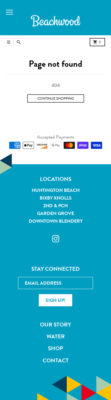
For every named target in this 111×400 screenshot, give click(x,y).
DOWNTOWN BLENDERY (56, 221)
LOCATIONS (55, 179)
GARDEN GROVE (55, 213)
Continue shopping (55, 98)
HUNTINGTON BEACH (56, 190)
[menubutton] (55, 20)
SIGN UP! (55, 300)
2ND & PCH (55, 205)
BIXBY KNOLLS (56, 198)
